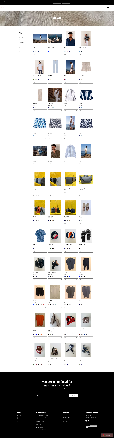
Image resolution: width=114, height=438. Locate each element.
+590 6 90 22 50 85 (57, 3)
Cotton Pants (21, 42)
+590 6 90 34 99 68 (66, 3)
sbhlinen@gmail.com (42, 429)
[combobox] (40, 54)
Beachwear (21, 43)
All (19, 39)
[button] (108, 7)
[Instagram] (109, 1)
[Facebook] (111, 1)
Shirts (18, 417)
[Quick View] (40, 38)
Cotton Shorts (21, 40)
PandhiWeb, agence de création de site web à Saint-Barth (91, 426)
